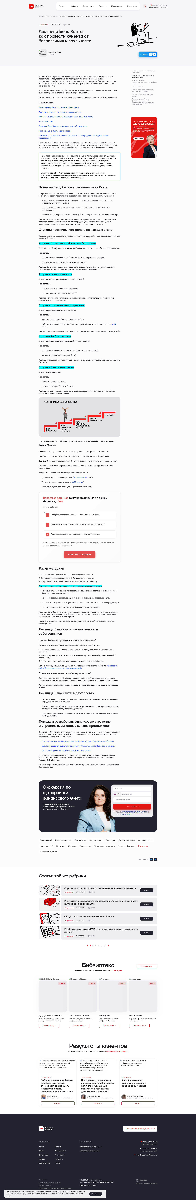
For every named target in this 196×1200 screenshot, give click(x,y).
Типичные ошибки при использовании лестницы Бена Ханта (66, 117)
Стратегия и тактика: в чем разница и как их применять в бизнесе (100, 888)
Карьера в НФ (46, 846)
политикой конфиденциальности (134, 813)
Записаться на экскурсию (79, 555)
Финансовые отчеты (49, 852)
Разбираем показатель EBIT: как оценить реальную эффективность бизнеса (101, 931)
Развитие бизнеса (126, 846)
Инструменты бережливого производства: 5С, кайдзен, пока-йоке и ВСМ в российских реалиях (101, 902)
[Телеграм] (151, 54)
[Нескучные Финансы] (36, 6)
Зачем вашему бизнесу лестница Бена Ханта (59, 107)
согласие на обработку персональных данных (135, 811)
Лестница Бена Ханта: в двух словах (55, 131)
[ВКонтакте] (154, 54)
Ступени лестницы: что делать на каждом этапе (60, 112)
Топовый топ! (46, 840)
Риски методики (46, 121)
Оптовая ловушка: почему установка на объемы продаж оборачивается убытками (78, 741)
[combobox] (117, 794)
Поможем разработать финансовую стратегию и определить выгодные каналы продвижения (74, 136)
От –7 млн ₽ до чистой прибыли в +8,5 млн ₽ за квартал (66, 750)
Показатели (85, 846)
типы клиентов (80, 477)
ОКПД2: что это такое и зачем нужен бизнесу (89, 916)
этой (113, 324)
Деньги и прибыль (127, 840)
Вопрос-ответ (95, 840)
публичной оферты (126, 814)
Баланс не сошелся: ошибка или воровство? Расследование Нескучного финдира (78, 746)
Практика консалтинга (104, 846)
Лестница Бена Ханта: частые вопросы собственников (63, 126)
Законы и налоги (145, 840)
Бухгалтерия (80, 840)
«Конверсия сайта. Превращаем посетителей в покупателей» (78, 667)
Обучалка (72, 846)
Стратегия (143, 846)
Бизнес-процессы (63, 840)
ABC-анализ (77, 482)
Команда (60, 846)
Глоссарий (110, 840)
